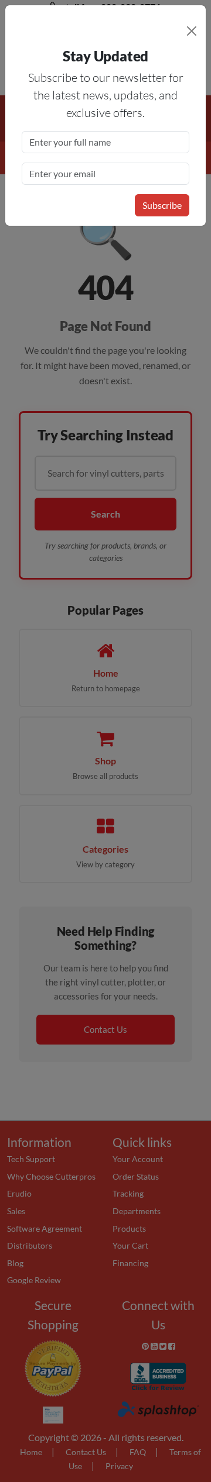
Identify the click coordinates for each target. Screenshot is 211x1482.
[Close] (192, 31)
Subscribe (162, 205)
